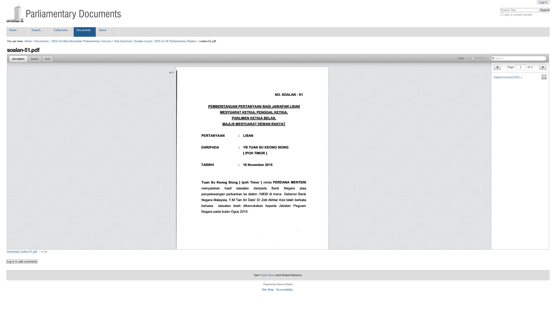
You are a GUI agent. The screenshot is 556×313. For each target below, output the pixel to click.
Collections (61, 30)
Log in (543, 2)
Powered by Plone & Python (278, 284)
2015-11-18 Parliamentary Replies (175, 41)
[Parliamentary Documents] (63, 13)
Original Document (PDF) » (507, 77)
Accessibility (284, 289)
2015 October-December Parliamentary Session (81, 41)
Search (35, 30)
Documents (83, 30)
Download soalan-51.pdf (22, 251)
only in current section (518, 14)
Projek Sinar (267, 275)
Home (13, 30)
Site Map (268, 289)
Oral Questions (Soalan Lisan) (133, 41)
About (102, 30)
